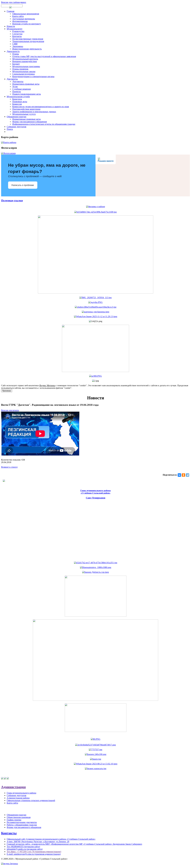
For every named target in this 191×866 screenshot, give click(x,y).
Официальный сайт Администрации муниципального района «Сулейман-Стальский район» (51, 839)
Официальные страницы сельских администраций (31, 800)
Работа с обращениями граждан (22, 825)
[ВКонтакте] (179, 475)
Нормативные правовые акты (26, 119)
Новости (11, 26)
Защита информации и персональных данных (34, 111)
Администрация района (18, 798)
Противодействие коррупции (26, 109)
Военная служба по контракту (26, 24)
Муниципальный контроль (25, 59)
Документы (12, 79)
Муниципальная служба (18, 96)
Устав (15, 86)
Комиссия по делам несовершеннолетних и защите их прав (40, 106)
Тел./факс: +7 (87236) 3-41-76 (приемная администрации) (34, 851)
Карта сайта (18, 16)
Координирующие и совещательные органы (33, 76)
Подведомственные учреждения (27, 39)
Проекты (16, 91)
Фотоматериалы (20, 21)
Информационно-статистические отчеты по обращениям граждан (43, 124)
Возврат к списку (9, 467)
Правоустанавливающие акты (26, 94)
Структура (17, 34)
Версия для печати (10, 410)
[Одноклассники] (183, 475)
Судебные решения (21, 89)
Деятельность (13, 51)
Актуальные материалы (23, 19)
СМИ (14, 44)
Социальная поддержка (23, 74)
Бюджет (16, 64)
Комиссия (17, 104)
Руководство (18, 31)
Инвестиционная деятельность (27, 49)
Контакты (17, 36)
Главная (10, 11)
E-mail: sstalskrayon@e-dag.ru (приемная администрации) (34, 854)
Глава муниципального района (21, 793)
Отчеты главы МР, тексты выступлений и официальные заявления (44, 56)
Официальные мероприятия (25, 14)
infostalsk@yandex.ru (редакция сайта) (25, 849)
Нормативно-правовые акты (25, 84)
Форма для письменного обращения (29, 121)
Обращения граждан (16, 116)
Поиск (10, 129)
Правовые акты (19, 101)
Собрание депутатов (16, 126)
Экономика (17, 46)
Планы (15, 54)
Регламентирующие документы (22, 822)
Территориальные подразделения (28, 41)
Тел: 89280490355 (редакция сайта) (23, 846)
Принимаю (6, 391)
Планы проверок (20, 69)
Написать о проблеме (22, 185)
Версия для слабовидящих (13, 2)
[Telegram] (187, 475)
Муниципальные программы (26, 66)
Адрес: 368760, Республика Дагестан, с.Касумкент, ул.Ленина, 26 (38, 841)
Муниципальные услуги (24, 114)
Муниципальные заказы (23, 71)
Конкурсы (17, 99)
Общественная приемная (18, 817)
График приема (14, 820)
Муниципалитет (14, 29)
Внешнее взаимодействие (24, 61)
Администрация (13, 787)
